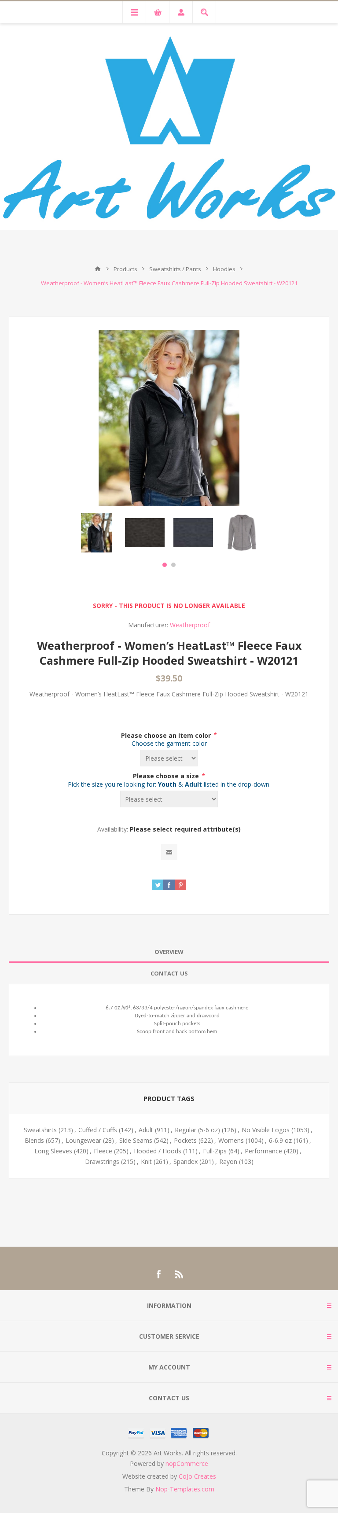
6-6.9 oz (280, 1140)
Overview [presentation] (169, 952)
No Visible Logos (266, 1130)
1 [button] (164, 565)
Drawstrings (102, 1161)
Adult (146, 1130)
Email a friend (169, 852)
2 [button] (173, 565)
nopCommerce (186, 1463)
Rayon (228, 1161)
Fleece (103, 1151)
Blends (34, 1140)
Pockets (185, 1140)
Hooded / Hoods (157, 1151)
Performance (263, 1151)
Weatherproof (190, 625)
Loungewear (83, 1140)
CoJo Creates (197, 1476)
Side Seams (135, 1140)
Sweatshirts (40, 1130)
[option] (96, 533)
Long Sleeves (53, 1151)
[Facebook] (158, 1274)
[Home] (97, 269)
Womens (231, 1140)
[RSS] (180, 1274)
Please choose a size (167, 776)
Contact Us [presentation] (169, 973)
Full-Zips (215, 1151)
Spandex (185, 1161)
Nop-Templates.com (184, 1489)
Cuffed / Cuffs (97, 1130)
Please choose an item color (167, 735)
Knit (146, 1161)
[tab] (169, 952)
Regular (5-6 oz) (197, 1130)
